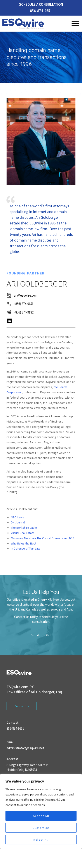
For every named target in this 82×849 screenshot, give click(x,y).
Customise (41, 828)
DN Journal (18, 522)
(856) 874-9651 (23, 304)
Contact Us (21, 706)
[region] (41, 811)
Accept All (41, 816)
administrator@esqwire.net (25, 748)
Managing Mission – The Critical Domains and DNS (42, 538)
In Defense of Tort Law (25, 548)
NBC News (17, 517)
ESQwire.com (17, 686)
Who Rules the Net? (23, 543)
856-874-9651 (41, 10)
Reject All (41, 840)
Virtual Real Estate (23, 533)
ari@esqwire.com (25, 295)
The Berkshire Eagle (24, 528)
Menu (75, 23)
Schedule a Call (41, 635)
